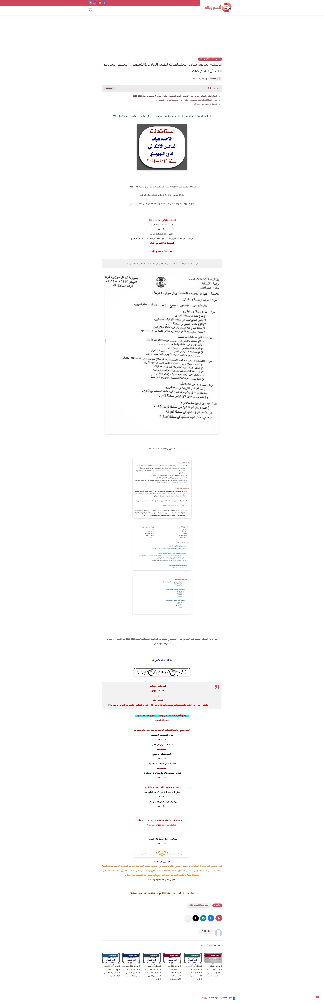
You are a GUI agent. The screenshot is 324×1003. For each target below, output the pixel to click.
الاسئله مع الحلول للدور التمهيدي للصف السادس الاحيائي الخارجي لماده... (194, 972)
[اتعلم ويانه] (218, 7)
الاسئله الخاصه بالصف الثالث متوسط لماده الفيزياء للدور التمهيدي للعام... (173, 972)
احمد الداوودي (158, 691)
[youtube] (99, 3)
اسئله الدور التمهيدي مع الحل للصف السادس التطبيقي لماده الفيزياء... (111, 971)
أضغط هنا (162, 740)
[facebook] (104, 3)
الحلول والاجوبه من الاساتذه (205, 104)
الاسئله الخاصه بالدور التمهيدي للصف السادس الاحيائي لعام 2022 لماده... (131, 971)
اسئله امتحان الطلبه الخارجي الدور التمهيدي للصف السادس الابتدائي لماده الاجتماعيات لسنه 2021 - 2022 (175, 96)
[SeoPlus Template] (233, 998)
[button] (211, 918)
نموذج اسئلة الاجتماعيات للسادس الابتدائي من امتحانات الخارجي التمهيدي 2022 (185, 100)
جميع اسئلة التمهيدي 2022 (210, 59)
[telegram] (90, 3)
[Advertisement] (162, 38)
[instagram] (95, 3)
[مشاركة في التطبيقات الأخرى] (188, 918)
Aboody (213, 79)
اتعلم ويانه (158, 700)
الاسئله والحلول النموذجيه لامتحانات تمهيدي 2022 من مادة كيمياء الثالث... (213, 971)
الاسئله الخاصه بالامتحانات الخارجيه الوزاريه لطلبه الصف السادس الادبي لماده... (152, 972)
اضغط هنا (162, 229)
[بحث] (90, 10)
